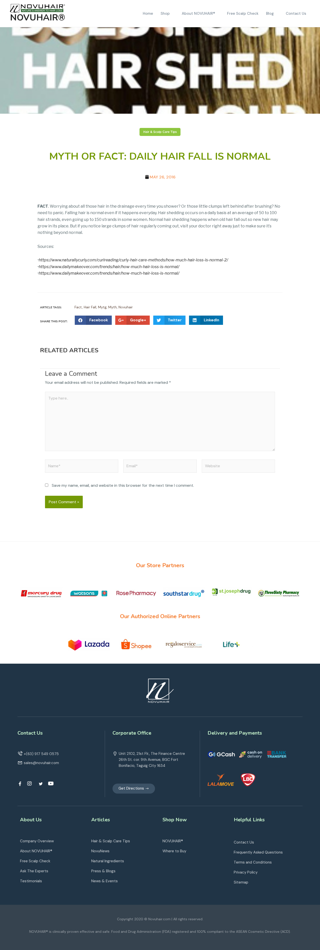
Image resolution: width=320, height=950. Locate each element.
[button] (133, 789)
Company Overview (37, 841)
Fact (78, 307)
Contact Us (244, 842)
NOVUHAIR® (37, 17)
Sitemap (241, 882)
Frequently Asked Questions (258, 852)
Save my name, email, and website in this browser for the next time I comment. (123, 485)
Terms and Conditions (253, 862)
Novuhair (125, 307)
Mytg (102, 307)
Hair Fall (90, 307)
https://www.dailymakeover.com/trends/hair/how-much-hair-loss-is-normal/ (109, 266)
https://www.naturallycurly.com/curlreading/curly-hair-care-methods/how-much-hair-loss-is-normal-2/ (133, 260)
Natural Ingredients (107, 861)
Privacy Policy (246, 872)
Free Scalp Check (35, 861)
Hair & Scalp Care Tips (160, 131)
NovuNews (100, 851)
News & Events (104, 881)
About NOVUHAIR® (36, 851)
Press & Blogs (103, 871)
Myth (112, 307)
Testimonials (31, 881)
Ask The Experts (34, 871)
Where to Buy (174, 851)
